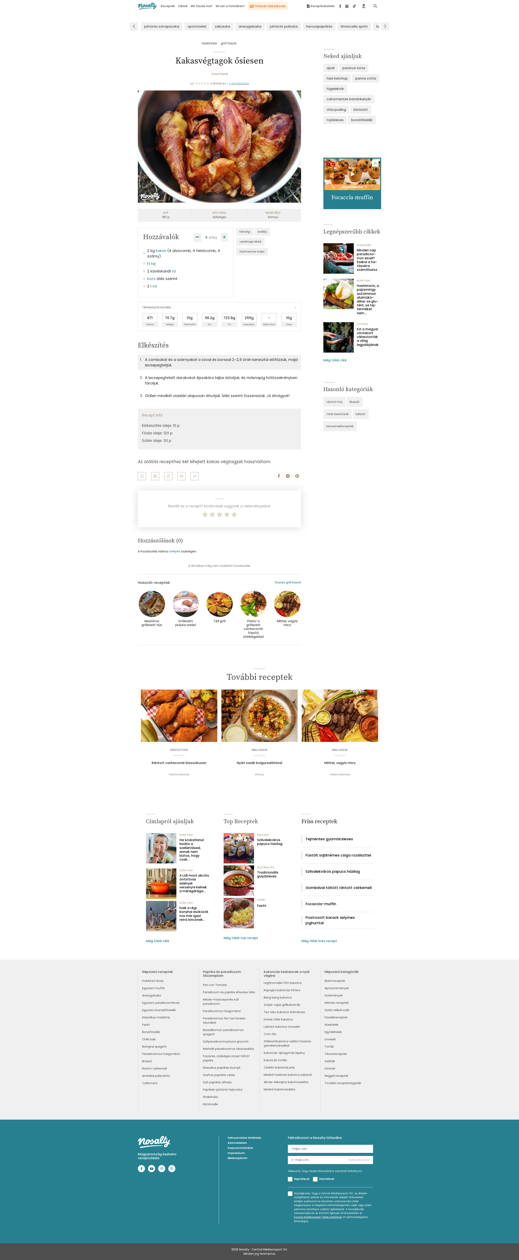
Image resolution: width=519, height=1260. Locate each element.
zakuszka (222, 26)
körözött (361, 109)
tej (153, 263)
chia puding (336, 109)
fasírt (261, 900)
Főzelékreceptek (336, 1017)
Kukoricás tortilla (275, 1060)
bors (151, 278)
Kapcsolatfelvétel (240, 1148)
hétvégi (244, 232)
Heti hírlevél (326, 1178)
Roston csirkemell (154, 1068)
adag (213, 237)
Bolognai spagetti (154, 1047)
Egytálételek (333, 1032)
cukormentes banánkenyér (349, 99)
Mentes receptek (337, 1003)
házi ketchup (337, 78)
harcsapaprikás (319, 26)
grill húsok (229, 43)
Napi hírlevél (301, 1178)
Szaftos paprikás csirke (219, 1075)
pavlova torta (353, 68)
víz (154, 286)
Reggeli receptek (336, 1076)
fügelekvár (335, 88)
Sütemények (334, 995)
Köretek (330, 1068)
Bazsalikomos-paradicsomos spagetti (223, 1032)
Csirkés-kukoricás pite (279, 1067)
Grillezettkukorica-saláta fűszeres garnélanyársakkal (287, 1043)
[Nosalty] (147, 6)
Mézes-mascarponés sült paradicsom (221, 1001)
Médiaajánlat (237, 1158)
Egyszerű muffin (153, 988)
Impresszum (236, 1153)
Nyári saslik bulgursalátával (259, 763)
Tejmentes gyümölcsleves (329, 838)
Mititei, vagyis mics (340, 763)
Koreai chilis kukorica (278, 1019)
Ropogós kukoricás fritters (282, 990)
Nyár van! (363, 281)
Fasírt (261, 906)
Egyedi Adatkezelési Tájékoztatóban (318, 1217)
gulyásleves (265, 867)
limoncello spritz (354, 26)
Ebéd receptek (335, 981)
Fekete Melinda (179, 774)
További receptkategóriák (343, 1083)
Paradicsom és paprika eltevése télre (229, 992)
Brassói (147, 1061)
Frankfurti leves (153, 981)
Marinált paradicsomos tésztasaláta (228, 1049)
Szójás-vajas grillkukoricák (282, 1005)
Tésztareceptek (336, 1054)
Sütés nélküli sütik (337, 1010)
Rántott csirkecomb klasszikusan (179, 763)
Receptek (168, 6)
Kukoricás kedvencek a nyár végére (287, 973)
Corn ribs (270, 1034)
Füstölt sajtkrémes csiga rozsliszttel (338, 855)
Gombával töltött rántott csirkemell (339, 887)
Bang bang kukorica (278, 997)
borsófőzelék (361, 120)
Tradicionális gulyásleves (267, 874)
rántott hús (334, 402)
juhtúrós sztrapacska (161, 26)
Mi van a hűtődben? (230, 6)
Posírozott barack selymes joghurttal (330, 920)
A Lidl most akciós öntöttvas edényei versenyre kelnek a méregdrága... (194, 883)
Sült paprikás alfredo (217, 1082)
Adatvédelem (237, 1143)
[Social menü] (347, 6)
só (174, 271)
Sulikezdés (364, 245)
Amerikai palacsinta (156, 1076)
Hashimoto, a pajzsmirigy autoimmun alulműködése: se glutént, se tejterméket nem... (368, 299)
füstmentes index (252, 252)
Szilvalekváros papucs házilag (269, 842)
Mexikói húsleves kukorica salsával (288, 1075)
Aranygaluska (151, 995)
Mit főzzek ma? (201, 6)
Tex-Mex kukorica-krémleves (284, 1012)
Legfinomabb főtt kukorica (282, 983)
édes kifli (263, 835)
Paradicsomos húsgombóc (161, 1054)
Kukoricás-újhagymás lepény (284, 1053)
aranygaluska (250, 26)
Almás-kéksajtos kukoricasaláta (286, 1082)
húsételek (209, 43)
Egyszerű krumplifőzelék (159, 1010)
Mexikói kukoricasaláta (279, 1089)
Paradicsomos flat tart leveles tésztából (224, 1020)
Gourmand (219, 74)
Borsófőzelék (151, 1032)
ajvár (331, 68)
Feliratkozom (359, 1160)
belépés (174, 551)
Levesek (330, 1039)
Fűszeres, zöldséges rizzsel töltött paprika (226, 1058)
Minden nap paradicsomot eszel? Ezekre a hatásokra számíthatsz (367, 260)
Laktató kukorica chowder (282, 1027)
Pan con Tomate (215, 985)
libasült (354, 402)
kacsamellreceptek (340, 426)
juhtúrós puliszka (284, 26)
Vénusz (259, 774)
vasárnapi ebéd (250, 242)
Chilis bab (149, 1039)
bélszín (361, 414)
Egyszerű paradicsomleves (161, 1003)
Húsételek (331, 1025)
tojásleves (335, 120)
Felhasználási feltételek (244, 1138)
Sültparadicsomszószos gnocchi (225, 1041)
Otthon (362, 324)
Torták (329, 1047)
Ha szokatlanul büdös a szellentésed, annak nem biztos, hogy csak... (191, 849)
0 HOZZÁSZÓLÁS (239, 83)
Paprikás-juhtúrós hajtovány (223, 1090)
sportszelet (197, 26)
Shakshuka (210, 1097)
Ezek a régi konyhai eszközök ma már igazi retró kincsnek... (193, 914)
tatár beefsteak (337, 414)
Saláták (330, 1061)
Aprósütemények (337, 988)
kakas (161, 250)
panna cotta (365, 78)
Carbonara (149, 1083)
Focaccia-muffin (321, 903)
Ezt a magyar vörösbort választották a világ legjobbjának (368, 337)
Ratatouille (210, 1104)
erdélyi (262, 232)
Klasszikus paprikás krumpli (221, 1068)
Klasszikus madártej (156, 1017)
